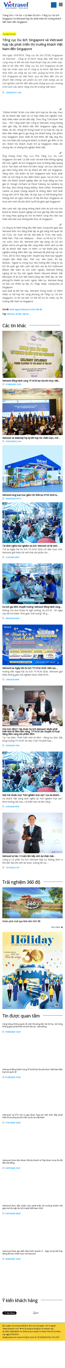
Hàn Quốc (57, 234)
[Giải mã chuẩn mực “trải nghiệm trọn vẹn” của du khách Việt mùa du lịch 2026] (32, 772)
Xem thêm (56, 927)
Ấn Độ (58, 259)
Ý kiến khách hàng (20, 1300)
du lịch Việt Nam (24, 276)
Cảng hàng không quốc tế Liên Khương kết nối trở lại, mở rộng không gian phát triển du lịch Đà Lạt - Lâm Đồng (32, 1025)
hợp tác (25, 314)
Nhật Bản (7, 238)
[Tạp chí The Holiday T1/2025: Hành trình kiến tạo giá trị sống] (32, 970)
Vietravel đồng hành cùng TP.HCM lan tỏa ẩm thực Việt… (31, 380)
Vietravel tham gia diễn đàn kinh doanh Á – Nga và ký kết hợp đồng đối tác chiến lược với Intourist (32, 1252)
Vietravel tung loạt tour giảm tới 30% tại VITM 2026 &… (30, 494)
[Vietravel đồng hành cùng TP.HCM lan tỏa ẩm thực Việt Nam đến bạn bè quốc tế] (32, 355)
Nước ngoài (14, 309)
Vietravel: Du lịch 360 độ (31, 309)
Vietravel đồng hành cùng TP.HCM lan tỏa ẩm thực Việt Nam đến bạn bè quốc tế (32, 1070)
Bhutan (6, 262)
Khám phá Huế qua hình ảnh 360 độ (21, 921)
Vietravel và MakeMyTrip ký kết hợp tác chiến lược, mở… (31, 437)
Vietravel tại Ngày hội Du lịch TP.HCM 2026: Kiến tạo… (30, 667)
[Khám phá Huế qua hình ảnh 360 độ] (31, 908)
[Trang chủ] (16, 5)
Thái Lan (18, 238)
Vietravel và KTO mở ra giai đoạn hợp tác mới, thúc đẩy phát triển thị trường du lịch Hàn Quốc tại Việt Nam (32, 1116)
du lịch (22, 162)
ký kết (18, 314)
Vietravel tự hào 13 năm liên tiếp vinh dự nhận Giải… (28, 856)
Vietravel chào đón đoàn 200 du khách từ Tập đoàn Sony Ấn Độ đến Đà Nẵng (32, 1161)
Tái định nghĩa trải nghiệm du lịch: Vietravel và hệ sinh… (30, 545)
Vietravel (44, 122)
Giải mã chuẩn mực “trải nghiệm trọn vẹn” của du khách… (31, 795)
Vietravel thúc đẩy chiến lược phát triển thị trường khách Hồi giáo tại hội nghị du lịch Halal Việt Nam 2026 (32, 1207)
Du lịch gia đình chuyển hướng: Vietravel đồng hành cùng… (32, 606)
